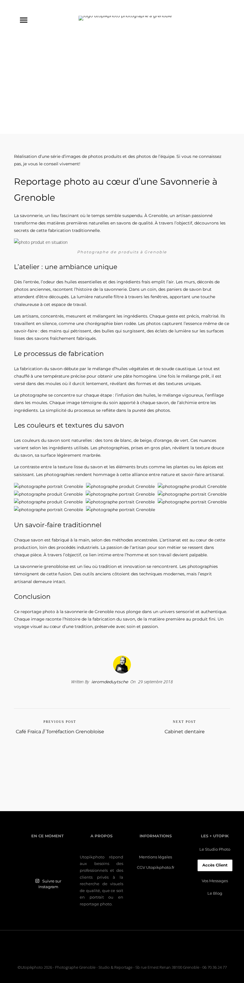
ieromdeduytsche (109, 681)
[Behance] (135, 953)
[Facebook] (120, 953)
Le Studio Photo (214, 849)
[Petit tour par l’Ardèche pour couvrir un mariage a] (47, 859)
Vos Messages (215, 881)
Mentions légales (155, 857)
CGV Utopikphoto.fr (155, 867)
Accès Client (215, 865)
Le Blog (214, 893)
